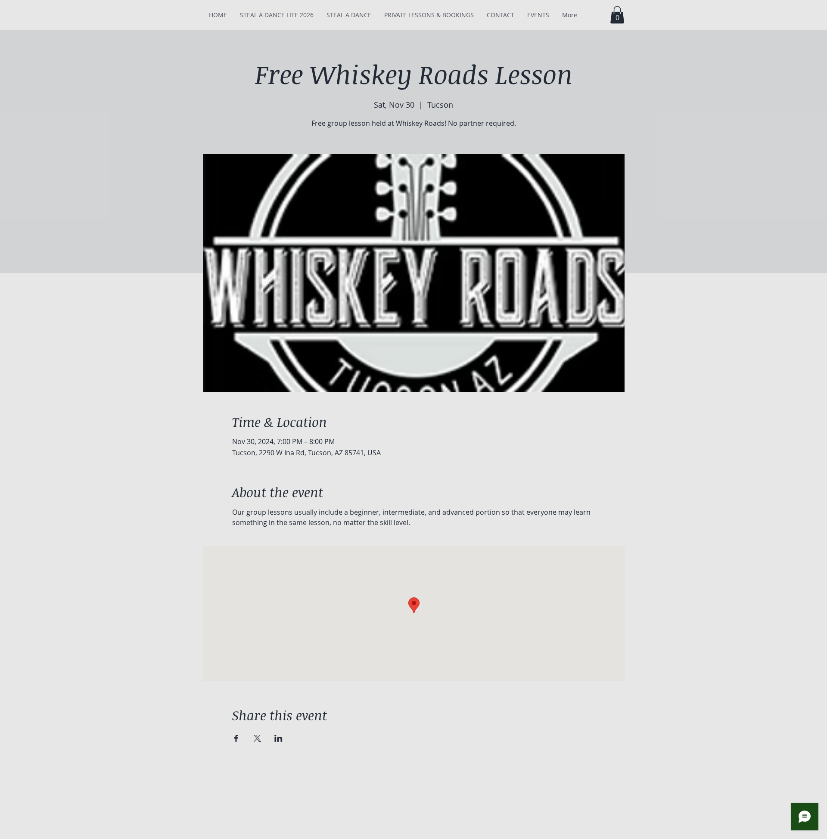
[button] (617, 15)
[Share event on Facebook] (236, 738)
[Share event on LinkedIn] (278, 738)
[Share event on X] (257, 738)
